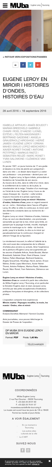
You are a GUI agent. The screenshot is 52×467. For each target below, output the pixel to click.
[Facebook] (23, 450)
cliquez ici (35, 464)
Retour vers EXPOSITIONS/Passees (26, 57)
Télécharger (36, 344)
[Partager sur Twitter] (30, 65)
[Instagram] (28, 450)
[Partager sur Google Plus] (38, 65)
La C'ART (23, 437)
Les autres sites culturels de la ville (29, 432)
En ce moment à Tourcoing (29, 426)
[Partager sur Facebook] (23, 65)
